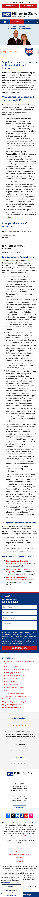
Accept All (11, 886)
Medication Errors (11, 684)
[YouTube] (26, 816)
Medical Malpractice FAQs (11, 708)
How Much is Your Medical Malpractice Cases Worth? (20, 663)
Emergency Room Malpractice (15, 696)
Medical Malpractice (19, 14)
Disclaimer (19, 851)
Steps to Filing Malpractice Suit (15, 667)
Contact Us (19, 861)
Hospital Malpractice (12, 678)
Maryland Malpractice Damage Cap (15, 702)
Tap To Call (10, 6)
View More (19, 757)
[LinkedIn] (17, 816)
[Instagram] (31, 816)
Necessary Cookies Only (11, 891)
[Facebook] (8, 816)
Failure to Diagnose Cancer (14, 687)
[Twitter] (13, 816)
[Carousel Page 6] (25, 750)
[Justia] (22, 816)
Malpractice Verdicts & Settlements (17, 670)
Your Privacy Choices (12, 840)
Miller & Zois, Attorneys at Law (26, 887)
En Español (19, 808)
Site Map (19, 858)
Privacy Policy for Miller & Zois (19, 854)
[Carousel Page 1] (11, 750)
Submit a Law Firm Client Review (19, 764)
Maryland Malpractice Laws (12, 705)
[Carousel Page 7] (27, 750)
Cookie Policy (23, 840)
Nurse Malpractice (9, 699)
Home (5, 22)
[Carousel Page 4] (19, 750)
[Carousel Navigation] (19, 750)
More (29, 22)
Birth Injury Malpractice (13, 673)
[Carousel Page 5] (22, 750)
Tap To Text (28, 6)
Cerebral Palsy (10, 690)
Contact (17, 22)
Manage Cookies (11, 895)
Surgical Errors (10, 681)
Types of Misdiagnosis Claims (15, 676)
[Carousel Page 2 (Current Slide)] (14, 750)
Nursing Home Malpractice (14, 693)
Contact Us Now (19, 648)
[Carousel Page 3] (16, 750)
